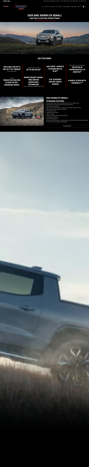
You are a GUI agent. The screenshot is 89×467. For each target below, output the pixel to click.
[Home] (7, 6)
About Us (78, 6)
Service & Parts (52, 6)
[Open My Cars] (83, 6)
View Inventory (67, 126)
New (43, 6)
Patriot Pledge (73, 6)
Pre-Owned (47, 6)
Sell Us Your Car (59, 6)
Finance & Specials (66, 6)
